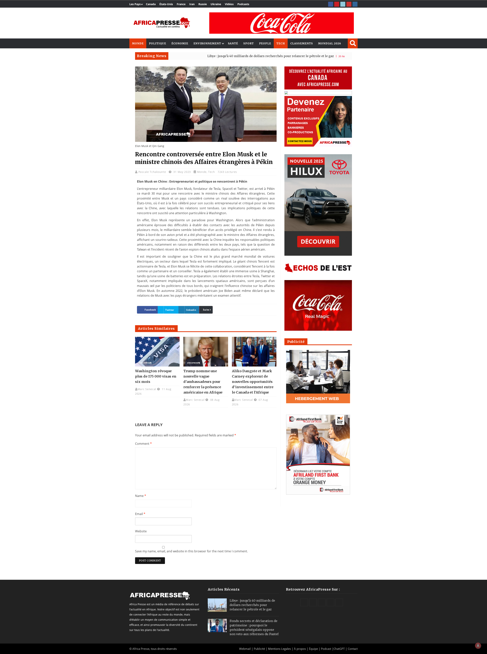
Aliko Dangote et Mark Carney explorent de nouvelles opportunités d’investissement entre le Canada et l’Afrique (252, 381)
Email (140, 514)
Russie (202, 4)
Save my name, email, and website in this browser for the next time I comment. (191, 551)
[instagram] (355, 4)
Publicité (260, 649)
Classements (301, 43)
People (265, 43)
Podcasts (243, 4)
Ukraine (216, 4)
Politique (157, 43)
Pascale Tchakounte (152, 172)
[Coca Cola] (281, 23)
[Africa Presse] (161, 22)
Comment (143, 444)
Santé (233, 43)
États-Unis (166, 4)
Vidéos (229, 4)
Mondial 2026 (329, 43)
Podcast (326, 649)
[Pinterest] (336, 4)
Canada (151, 4)
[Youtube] (348, 4)
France (181, 4)
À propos (300, 649)
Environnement (207, 43)
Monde (138, 43)
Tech (280, 43)
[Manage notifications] (478, 646)
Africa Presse (140, 649)
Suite (206, 309)
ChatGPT (339, 649)
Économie (179, 43)
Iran (192, 4)
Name (140, 496)
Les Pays (135, 4)
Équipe (314, 649)
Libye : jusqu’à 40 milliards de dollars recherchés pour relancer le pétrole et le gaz (241, 56)
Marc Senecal (147, 389)
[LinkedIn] (342, 4)
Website (141, 531)
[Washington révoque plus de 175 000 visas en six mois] (157, 352)
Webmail (245, 649)
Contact (353, 649)
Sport (248, 43)
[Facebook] (330, 4)
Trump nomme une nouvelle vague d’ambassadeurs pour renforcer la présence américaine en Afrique (202, 381)
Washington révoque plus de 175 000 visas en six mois (155, 376)
